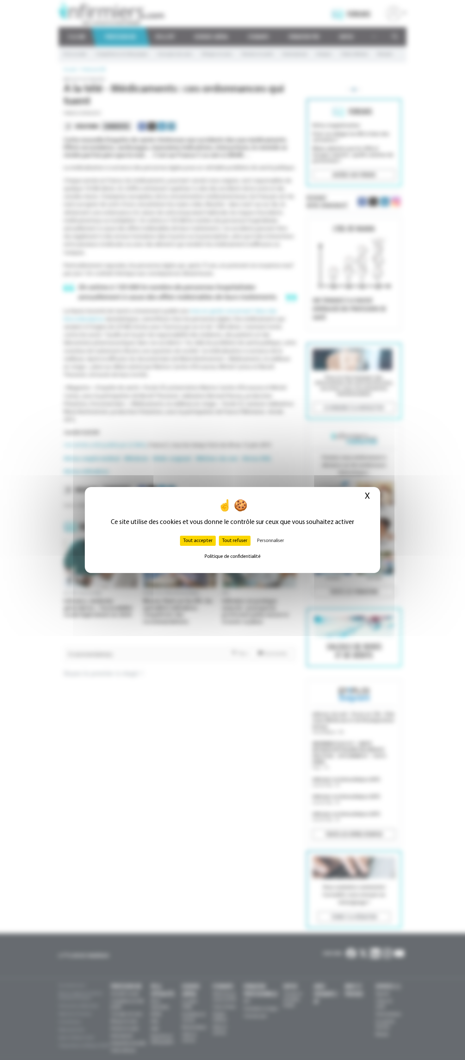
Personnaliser (270, 540)
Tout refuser (234, 540)
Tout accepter (198, 540)
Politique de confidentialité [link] (232, 556)
